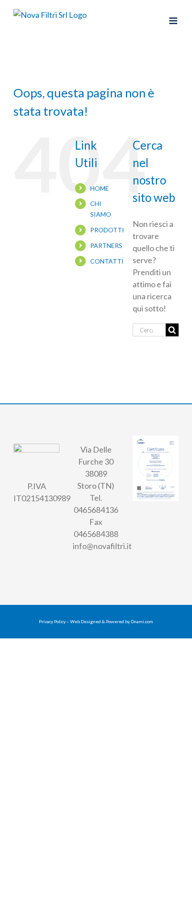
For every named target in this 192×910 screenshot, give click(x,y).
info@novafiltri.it (102, 546)
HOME (99, 188)
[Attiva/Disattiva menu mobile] (174, 20)
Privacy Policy (52, 621)
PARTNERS (106, 245)
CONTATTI (107, 261)
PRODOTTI (107, 230)
